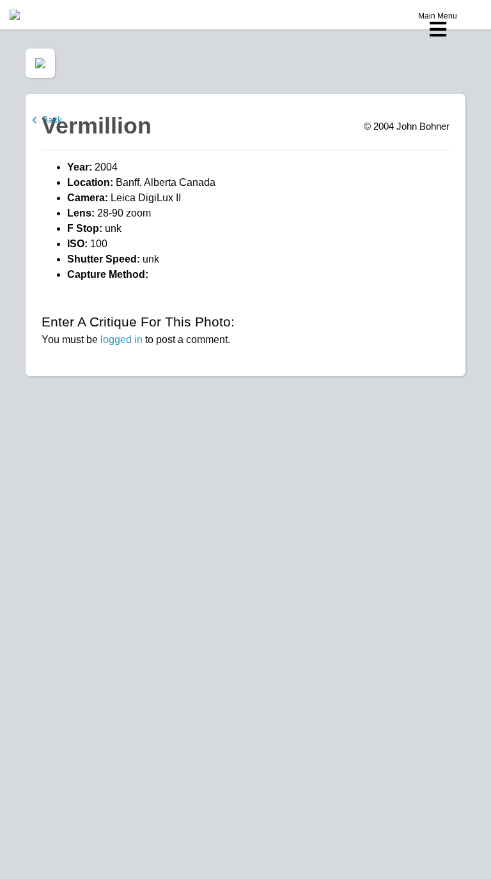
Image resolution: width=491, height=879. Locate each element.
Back (49, 119)
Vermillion (97, 125)
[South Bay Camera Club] (45, 14)
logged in (121, 339)
